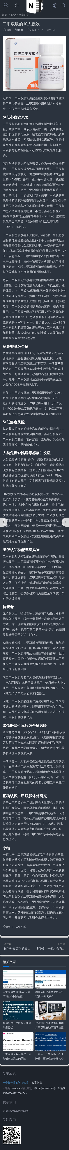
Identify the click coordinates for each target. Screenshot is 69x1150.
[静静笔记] (34, 14)
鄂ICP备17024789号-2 (46, 1088)
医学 (13, 14)
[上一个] (3, 522)
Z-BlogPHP (16, 1088)
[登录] (55, 6)
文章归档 (37, 1082)
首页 (4, 14)
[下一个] (65, 522)
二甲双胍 (21, 926)
